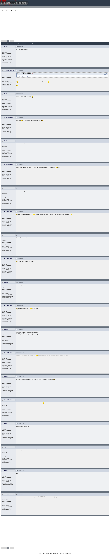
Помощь (107, 7)
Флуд (16, 10)
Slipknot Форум (6, 10)
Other (12, 10)
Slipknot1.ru (3, 7)
